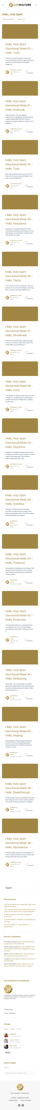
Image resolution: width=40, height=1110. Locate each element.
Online (6, 1067)
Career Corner (14, 1040)
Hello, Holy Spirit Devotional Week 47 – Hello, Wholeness (19, 331)
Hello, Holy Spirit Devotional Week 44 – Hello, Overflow (19, 500)
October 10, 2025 (15, 756)
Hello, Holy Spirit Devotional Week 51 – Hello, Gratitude (18, 105)
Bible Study (13, 1046)
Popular (18, 1029)
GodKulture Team (16, 70)
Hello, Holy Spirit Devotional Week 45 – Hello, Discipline (19, 443)
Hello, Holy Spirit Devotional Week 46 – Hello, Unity (19, 386)
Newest (6, 1029)
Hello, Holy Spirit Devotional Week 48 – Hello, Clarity (19, 276)
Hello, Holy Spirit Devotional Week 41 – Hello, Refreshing (18, 674)
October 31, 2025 (15, 584)
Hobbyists (13, 1034)
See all (8, 1052)
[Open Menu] (3, 4)
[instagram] (23, 1105)
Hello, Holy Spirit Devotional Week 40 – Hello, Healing (19, 731)
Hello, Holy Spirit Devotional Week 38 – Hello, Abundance (19, 843)
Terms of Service (9, 1013)
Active (12, 1029)
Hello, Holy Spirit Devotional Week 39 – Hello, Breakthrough (19, 788)
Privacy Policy (8, 1009)
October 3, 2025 (15, 811)
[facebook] (19, 1105)
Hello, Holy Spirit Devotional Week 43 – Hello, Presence (19, 558)
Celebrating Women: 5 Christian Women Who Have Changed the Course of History (19, 949)
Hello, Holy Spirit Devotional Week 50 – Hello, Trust (19, 164)
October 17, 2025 (15, 700)
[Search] (36, 5)
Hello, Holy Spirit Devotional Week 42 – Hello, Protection (19, 615)
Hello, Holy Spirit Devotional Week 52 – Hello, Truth (19, 48)
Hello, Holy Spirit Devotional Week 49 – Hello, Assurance (19, 219)
